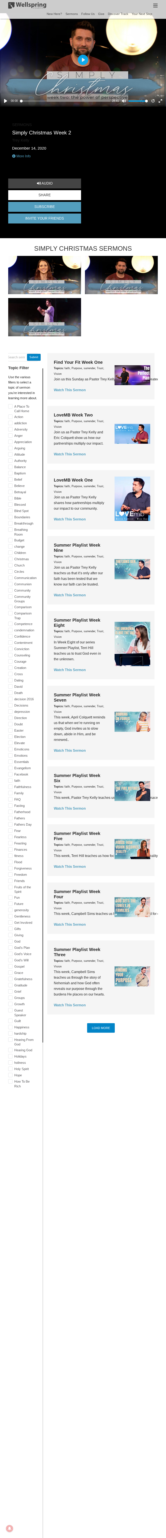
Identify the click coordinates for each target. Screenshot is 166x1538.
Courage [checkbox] (20, 661)
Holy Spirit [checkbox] (21, 1069)
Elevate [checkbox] (19, 743)
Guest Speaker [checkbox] (20, 1012)
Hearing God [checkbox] (23, 1050)
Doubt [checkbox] (18, 724)
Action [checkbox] (18, 417)
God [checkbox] (17, 941)
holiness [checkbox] (20, 1062)
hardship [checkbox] (20, 1033)
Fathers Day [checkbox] (23, 824)
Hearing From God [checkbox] (24, 1042)
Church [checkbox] (19, 565)
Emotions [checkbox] (21, 755)
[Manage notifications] (9, 1528)
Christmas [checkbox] (21, 559)
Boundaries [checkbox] (22, 517)
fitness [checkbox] (19, 856)
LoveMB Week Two (73, 415)
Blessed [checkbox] (20, 504)
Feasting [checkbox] (20, 843)
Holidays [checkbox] (20, 1056)
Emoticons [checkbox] (21, 749)
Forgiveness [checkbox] (23, 868)
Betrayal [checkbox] (20, 492)
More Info (23, 156)
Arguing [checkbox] (19, 448)
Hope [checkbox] (18, 1075)
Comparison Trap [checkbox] (23, 615)
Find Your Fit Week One (78, 362)
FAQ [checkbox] (17, 799)
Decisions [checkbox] (21, 705)
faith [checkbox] (17, 780)
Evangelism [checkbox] (22, 768)
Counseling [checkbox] (22, 655)
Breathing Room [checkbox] (21, 532)
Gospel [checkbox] (19, 966)
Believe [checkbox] (19, 486)
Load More (101, 1028)
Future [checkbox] (18, 904)
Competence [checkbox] (23, 624)
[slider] (65, 101)
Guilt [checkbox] (17, 1021)
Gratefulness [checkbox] (23, 979)
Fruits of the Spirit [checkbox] (22, 889)
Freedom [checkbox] (20, 874)
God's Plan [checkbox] (22, 947)
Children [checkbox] (20, 553)
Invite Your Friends (44, 218)
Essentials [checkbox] (21, 762)
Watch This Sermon (70, 390)
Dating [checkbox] (18, 680)
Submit (33, 357)
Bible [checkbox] (17, 498)
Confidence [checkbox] (22, 636)
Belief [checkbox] (18, 479)
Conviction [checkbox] (21, 649)
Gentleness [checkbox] (22, 916)
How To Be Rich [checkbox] (22, 1084)
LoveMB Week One (73, 480)
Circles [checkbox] (19, 571)
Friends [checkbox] (19, 881)
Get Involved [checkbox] (23, 922)
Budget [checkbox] (19, 540)
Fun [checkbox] (17, 897)
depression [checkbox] (22, 711)
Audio (47, 183)
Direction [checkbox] (20, 718)
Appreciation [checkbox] (23, 442)
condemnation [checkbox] (24, 630)
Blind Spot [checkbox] (21, 511)
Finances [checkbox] (20, 849)
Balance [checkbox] (20, 467)
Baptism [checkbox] (20, 473)
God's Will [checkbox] (21, 960)
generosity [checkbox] (21, 910)
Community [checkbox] (22, 590)
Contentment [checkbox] (23, 643)
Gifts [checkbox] (17, 929)
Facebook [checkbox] (21, 774)
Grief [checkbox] (17, 991)
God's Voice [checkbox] (22, 954)
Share (44, 195)
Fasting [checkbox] (19, 805)
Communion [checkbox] (23, 584)
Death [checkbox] (18, 693)
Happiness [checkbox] (21, 1027)
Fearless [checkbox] (20, 837)
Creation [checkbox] (20, 668)
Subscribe (44, 207)
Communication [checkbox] (25, 578)
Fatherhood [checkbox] (22, 812)
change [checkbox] (19, 546)
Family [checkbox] (19, 793)
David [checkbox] (18, 686)
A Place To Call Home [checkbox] (21, 409)
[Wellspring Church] (27, 6)
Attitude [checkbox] (19, 454)
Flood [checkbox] (18, 862)
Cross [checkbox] (18, 674)
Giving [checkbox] (18, 935)
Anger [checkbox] (18, 435)
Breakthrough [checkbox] (23, 523)
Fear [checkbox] (17, 831)
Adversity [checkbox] (21, 429)
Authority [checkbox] (20, 461)
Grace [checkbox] (18, 973)
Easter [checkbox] (19, 730)
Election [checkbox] (20, 737)
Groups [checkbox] (19, 998)
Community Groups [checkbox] (22, 599)
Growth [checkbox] (19, 1004)
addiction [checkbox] (20, 423)
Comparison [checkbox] (23, 607)
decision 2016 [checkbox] (24, 699)
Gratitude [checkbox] (20, 985)
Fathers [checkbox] (19, 818)
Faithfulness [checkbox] (22, 787)
